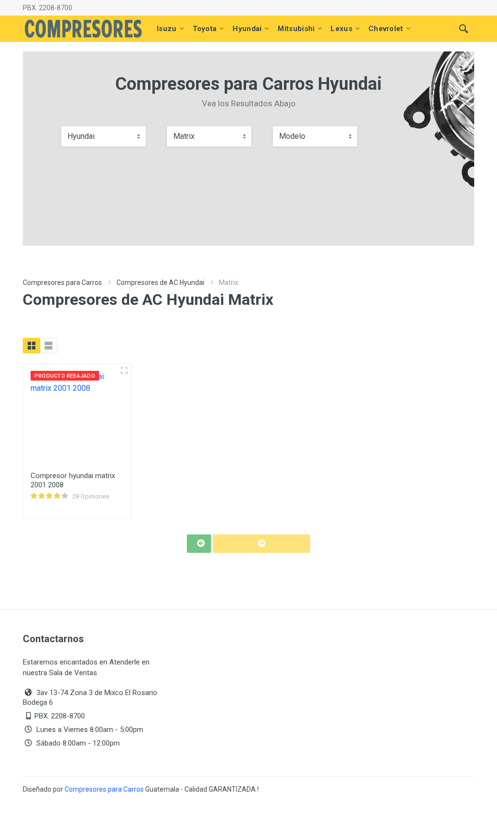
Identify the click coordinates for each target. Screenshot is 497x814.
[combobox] (103, 136)
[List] (48, 345)
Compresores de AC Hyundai (160, 282)
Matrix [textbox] (184, 136)
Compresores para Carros (62, 282)
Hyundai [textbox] (81, 136)
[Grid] (31, 345)
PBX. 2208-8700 (47, 7)
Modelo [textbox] (292, 136)
